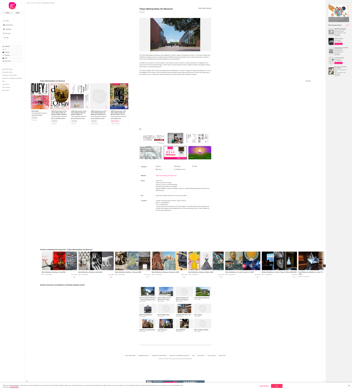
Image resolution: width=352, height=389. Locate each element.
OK (277, 386)
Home (28, 2)
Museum (209, 8)
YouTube (7, 52)
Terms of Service (6, 87)
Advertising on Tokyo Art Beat (9, 75)
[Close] (349, 386)
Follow (142, 12)
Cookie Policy (14, 387)
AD (140, 129)
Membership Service (7, 72)
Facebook (7, 55)
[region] (176, 386)
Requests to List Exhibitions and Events (12, 78)
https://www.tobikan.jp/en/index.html (166, 175)
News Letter (8, 61)
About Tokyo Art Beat (7, 69)
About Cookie (5, 90)
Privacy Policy (5, 84)
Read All (308, 81)
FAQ (3, 81)
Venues (31, 2)
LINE (6, 58)
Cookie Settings (264, 386)
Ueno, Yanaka (37, 2)
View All (347, 25)
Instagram (7, 46)
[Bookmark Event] (46, 107)
